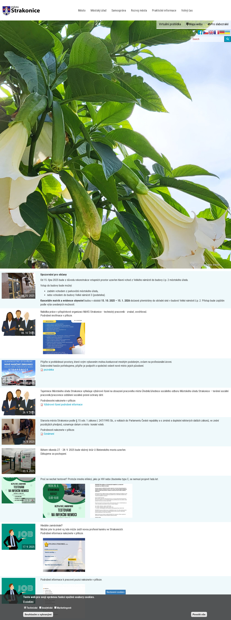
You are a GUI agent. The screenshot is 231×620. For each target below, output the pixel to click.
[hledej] (227, 39)
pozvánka (49, 369)
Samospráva (118, 10)
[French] (216, 32)
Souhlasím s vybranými (38, 614)
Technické (32, 607)
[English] (211, 32)
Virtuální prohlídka (170, 24)
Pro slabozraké (219, 24)
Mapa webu (196, 24)
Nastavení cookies (115, 592)
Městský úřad (98, 10)
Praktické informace (164, 10)
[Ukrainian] (227, 32)
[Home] (22, 8)
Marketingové (64, 607)
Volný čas (187, 10)
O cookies (28, 601)
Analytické (47, 607)
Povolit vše (199, 614)
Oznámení (49, 433)
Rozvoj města (139, 10)
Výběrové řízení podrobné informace (63, 404)
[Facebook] (200, 32)
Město (82, 10)
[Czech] (206, 32)
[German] (222, 32)
